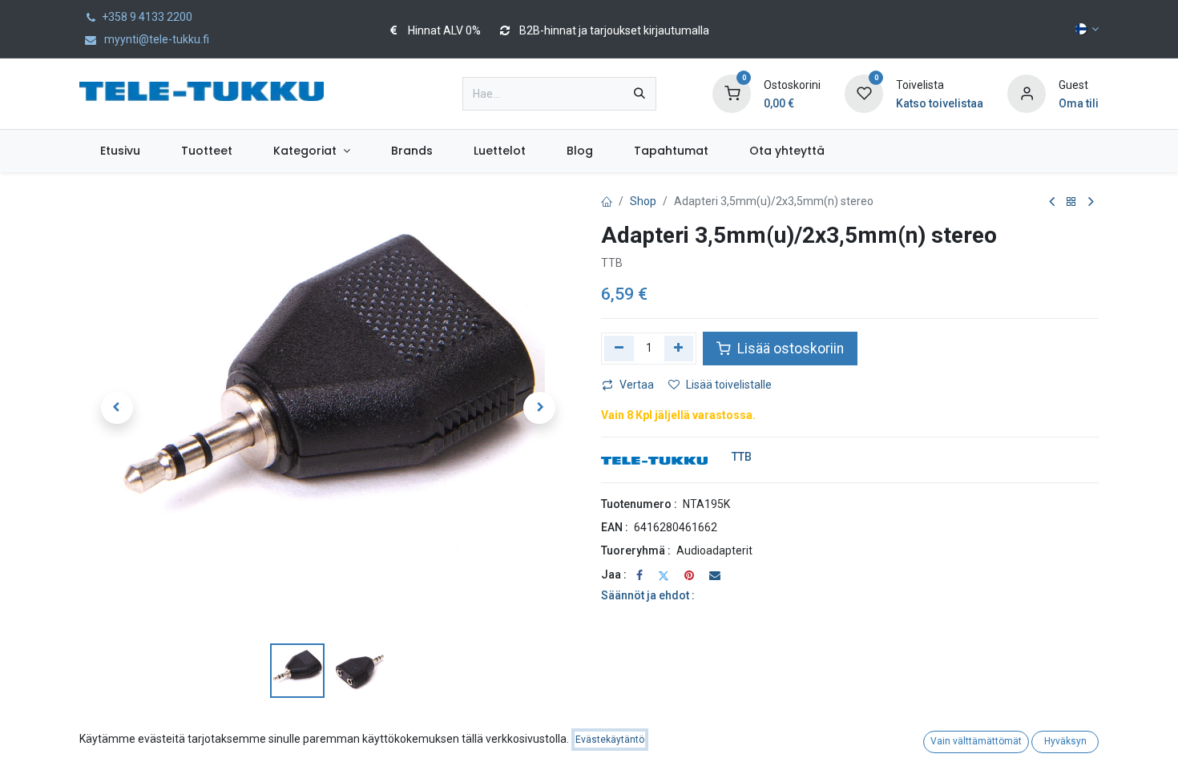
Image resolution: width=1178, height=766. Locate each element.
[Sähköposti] (714, 575)
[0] (731, 93)
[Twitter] (663, 575)
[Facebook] (639, 575)
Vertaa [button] (636, 384)
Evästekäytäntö (609, 739)
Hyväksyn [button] (1065, 741)
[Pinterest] (689, 575)
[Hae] (639, 94)
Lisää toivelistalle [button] (729, 384)
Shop (643, 201)
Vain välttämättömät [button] (976, 741)
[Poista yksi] (619, 348)
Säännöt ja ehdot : (648, 595)
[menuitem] (119, 151)
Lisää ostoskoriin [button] (789, 349)
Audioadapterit (714, 550)
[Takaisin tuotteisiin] (1071, 202)
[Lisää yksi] (679, 348)
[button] (116, 408)
